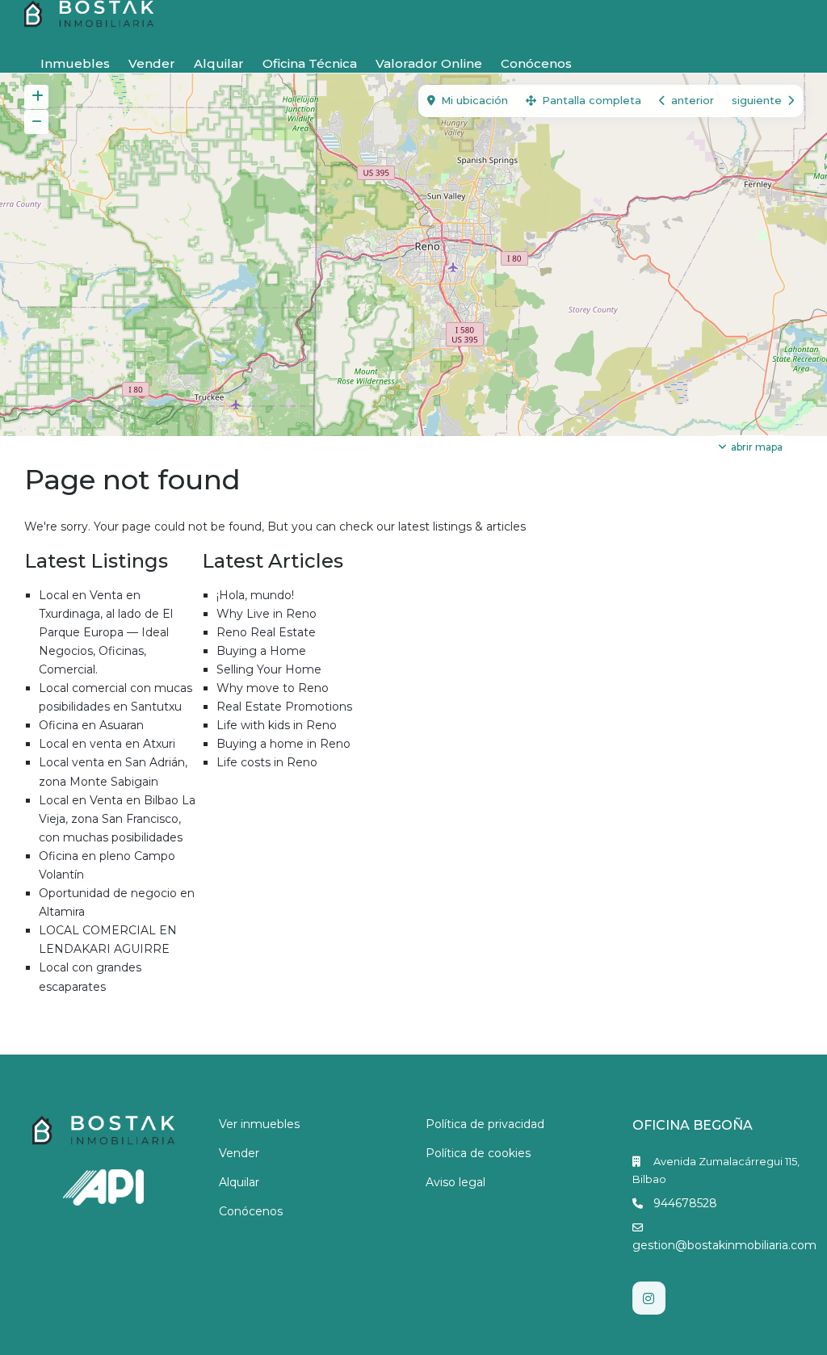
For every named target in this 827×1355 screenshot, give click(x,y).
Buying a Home (261, 651)
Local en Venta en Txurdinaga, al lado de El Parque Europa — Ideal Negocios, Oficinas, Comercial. (106, 632)
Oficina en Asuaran (91, 725)
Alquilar (219, 63)
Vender (151, 63)
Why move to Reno (272, 688)
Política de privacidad (485, 1124)
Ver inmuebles (259, 1124)
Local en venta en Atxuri (107, 743)
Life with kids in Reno (276, 725)
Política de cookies (478, 1153)
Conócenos (536, 63)
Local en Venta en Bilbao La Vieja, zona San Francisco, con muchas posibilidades (117, 819)
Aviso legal (455, 1182)
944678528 (685, 1203)
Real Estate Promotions (284, 706)
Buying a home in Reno (283, 743)
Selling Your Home (268, 669)
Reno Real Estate (266, 632)
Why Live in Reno (266, 613)
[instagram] (648, 1298)
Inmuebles (75, 63)
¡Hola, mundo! (255, 595)
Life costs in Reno (266, 762)
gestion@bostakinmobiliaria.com (724, 1245)
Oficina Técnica (309, 63)
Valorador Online (429, 63)
